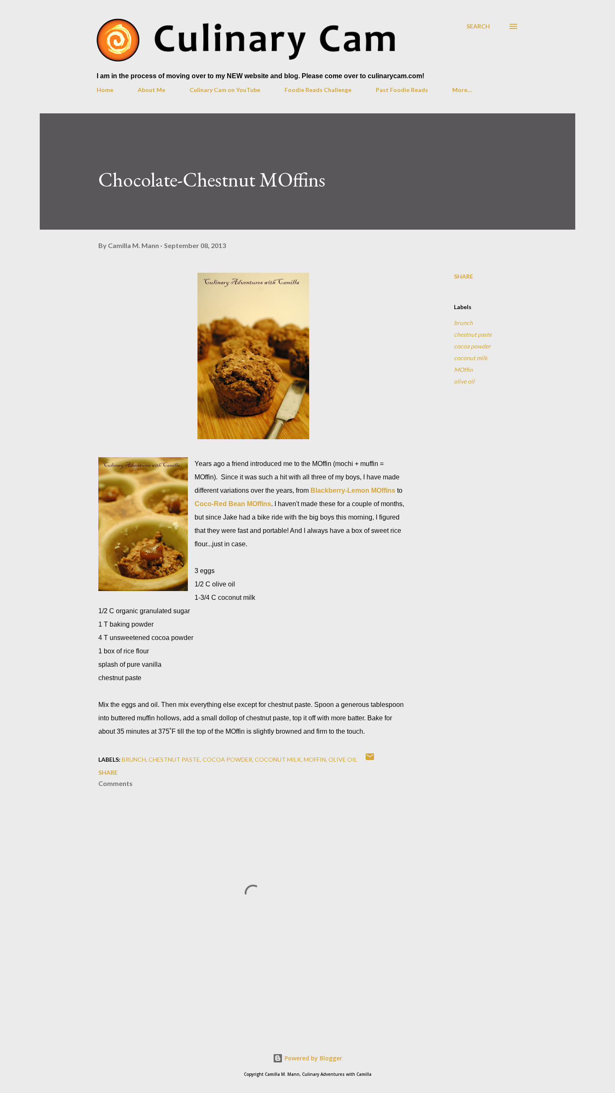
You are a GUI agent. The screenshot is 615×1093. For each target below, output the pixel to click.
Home (105, 89)
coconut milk (470, 357)
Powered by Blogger (312, 1058)
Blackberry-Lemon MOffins (352, 490)
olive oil (464, 381)
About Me (151, 89)
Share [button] (463, 276)
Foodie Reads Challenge (317, 89)
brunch (463, 322)
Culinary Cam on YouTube (225, 89)
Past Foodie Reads (402, 89)
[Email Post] (370, 759)
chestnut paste (473, 334)
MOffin (463, 369)
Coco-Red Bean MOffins (233, 503)
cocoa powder (472, 346)
